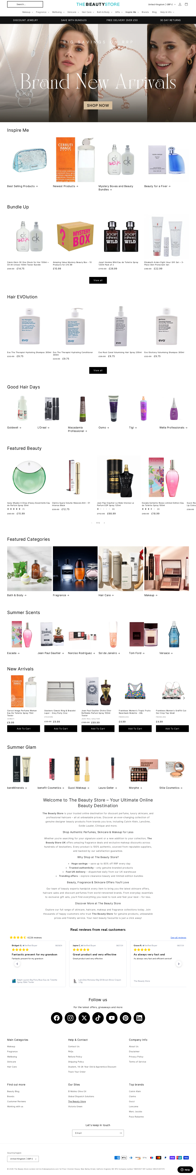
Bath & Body (15, 595)
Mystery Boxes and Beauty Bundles (116, 188)
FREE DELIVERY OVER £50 (122, 20)
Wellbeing (12, 1056)
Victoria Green (75, 1106)
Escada (12, 653)
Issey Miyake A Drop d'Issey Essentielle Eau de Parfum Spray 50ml (28, 504)
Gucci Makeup (77, 787)
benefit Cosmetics (49, 787)
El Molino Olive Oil (77, 1091)
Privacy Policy (136, 1056)
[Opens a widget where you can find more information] (185, 1170)
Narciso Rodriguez (80, 653)
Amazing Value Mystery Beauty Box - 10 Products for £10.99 (72, 263)
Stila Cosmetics (169, 787)
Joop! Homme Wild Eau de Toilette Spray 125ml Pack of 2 (118, 263)
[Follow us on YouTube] (112, 1018)
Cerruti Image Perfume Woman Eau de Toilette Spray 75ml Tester (22, 713)
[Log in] (180, 4)
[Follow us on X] (84, 1018)
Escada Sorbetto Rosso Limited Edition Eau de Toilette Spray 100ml (163, 504)
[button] (25, 4)
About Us (133, 1046)
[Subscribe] (120, 1133)
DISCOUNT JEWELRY (25, 20)
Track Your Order (77, 1072)
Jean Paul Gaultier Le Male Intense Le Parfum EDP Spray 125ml (115, 504)
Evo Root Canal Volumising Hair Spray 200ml (120, 352)
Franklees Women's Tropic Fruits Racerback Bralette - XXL (135, 711)
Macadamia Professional (76, 429)
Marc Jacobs (135, 1111)
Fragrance (59, 595)
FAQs (70, 1051)
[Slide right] (104, 523)
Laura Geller (106, 787)
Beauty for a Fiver (156, 186)
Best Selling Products (21, 186)
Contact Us (73, 1046)
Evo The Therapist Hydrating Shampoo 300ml (29, 352)
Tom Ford (135, 653)
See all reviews (178, 937)
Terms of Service (137, 1061)
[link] (37, 981)
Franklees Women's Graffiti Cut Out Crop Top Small (171, 711)
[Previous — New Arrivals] (12, 698)
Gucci (132, 1101)
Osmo (102, 427)
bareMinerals (15, 787)
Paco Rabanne (136, 1116)
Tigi (131, 427)
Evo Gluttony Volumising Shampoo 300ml (164, 352)
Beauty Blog (13, 1091)
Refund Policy (75, 1056)
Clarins (132, 1096)
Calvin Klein (135, 1091)
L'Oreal (42, 427)
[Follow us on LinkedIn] (139, 1018)
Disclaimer (134, 1051)
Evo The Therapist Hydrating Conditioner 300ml (73, 353)
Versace (164, 653)
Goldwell (12, 427)
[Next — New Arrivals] (184, 698)
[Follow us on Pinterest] (125, 1018)
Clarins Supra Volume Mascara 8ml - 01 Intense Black (71, 504)
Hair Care (105, 595)
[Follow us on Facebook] (56, 1018)
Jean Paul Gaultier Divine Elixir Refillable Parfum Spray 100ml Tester (96, 713)
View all (98, 280)
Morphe (134, 787)
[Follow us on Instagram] (70, 1018)
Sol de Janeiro (108, 653)
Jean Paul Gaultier (49, 653)
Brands (10, 1096)
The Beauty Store (77, 1101)
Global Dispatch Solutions (81, 1096)
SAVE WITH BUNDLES (74, 20)
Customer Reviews (16, 1101)
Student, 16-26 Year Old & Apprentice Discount (92, 1066)
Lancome (133, 1106)
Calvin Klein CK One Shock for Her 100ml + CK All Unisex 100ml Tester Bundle (28, 263)
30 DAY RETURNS (170, 20)
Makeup (149, 595)
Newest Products (64, 186)
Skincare (11, 1061)
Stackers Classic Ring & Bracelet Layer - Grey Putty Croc (60, 711)
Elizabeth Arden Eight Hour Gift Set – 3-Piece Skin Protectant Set (164, 263)
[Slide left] (92, 523)
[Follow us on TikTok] (98, 1018)
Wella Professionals (171, 427)
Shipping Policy (76, 1061)
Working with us (15, 1106)
